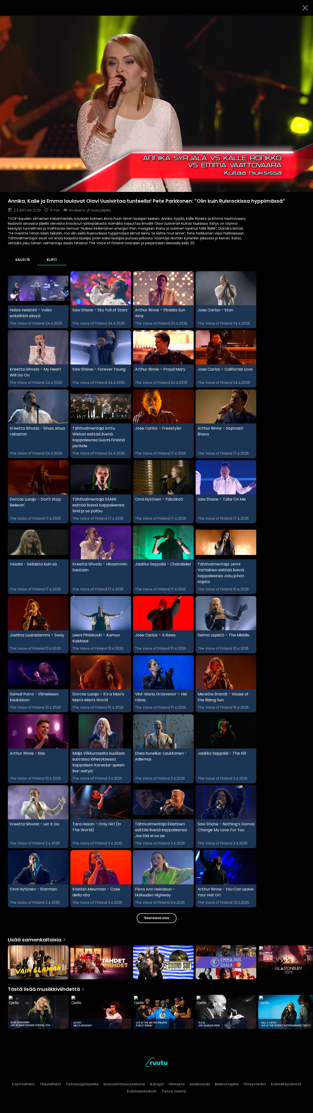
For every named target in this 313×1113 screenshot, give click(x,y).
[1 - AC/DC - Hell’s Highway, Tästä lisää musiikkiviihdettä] (100, 1012)
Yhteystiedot (255, 1084)
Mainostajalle (227, 1084)
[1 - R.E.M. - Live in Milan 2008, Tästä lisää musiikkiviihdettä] (226, 1012)
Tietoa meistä (173, 1091)
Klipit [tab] (52, 259)
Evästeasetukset (141, 1091)
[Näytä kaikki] (156, 961)
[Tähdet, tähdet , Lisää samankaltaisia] (100, 963)
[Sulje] (305, 8)
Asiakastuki (200, 1084)
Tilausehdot (50, 1084)
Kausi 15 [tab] (22, 259)
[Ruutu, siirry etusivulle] (156, 1062)
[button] (156, 104)
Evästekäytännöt (286, 1084)
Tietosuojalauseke (82, 1084)
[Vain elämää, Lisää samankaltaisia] (38, 963)
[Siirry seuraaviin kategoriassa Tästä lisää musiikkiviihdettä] (305, 1012)
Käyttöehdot (23, 1084)
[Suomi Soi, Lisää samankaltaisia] (163, 963)
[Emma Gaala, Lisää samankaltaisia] (226, 963)
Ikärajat (157, 1084)
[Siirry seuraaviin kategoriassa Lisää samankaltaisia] (305, 963)
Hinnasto (177, 1084)
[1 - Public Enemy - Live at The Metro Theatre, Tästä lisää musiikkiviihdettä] (163, 1012)
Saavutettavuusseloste (124, 1084)
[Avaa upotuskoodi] (303, 21)
